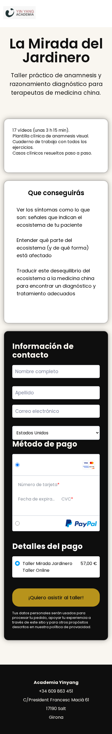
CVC (66, 499)
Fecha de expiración (37, 499)
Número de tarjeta (37, 484)
